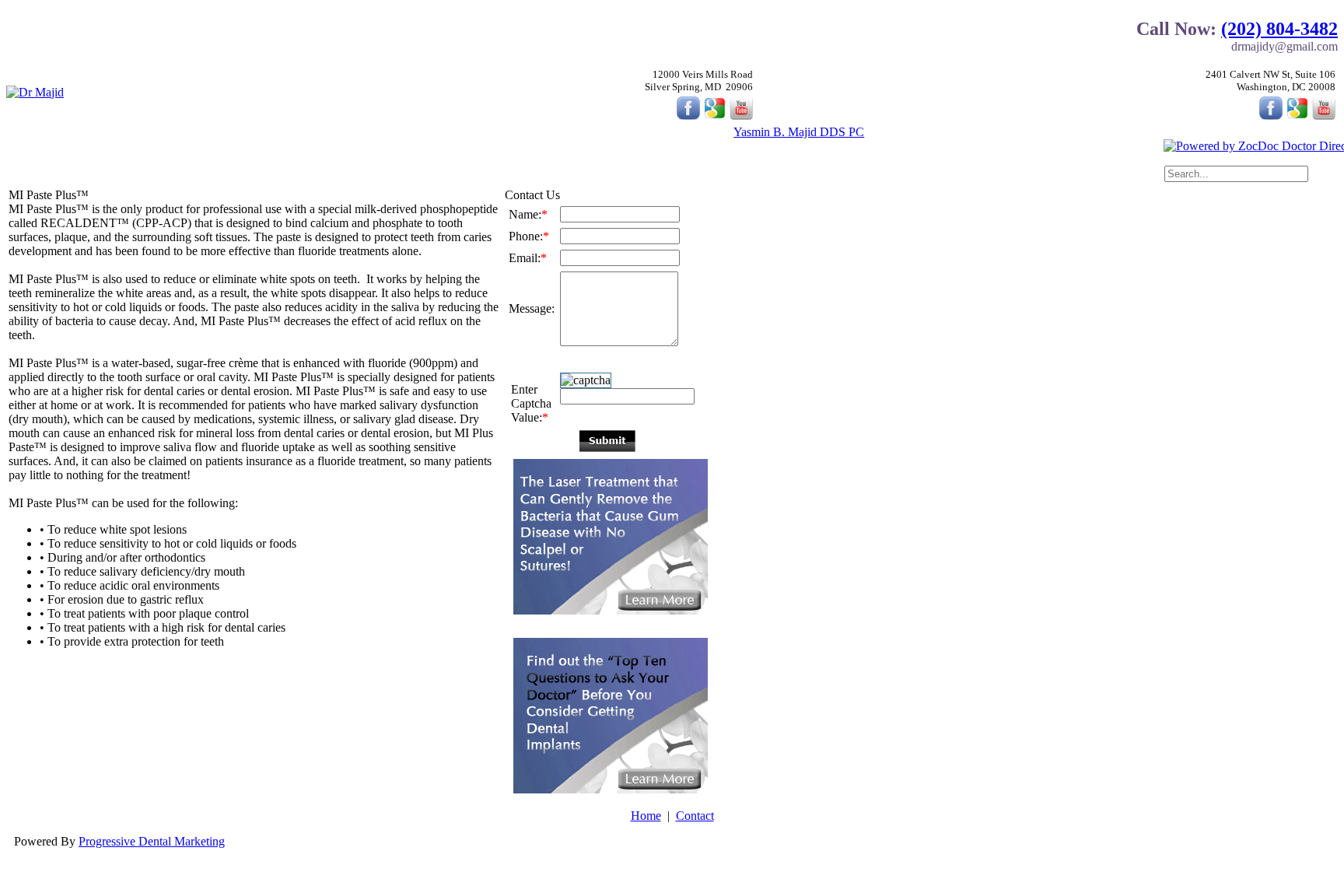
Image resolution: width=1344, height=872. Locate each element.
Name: (528, 214)
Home (646, 815)
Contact (695, 815)
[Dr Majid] (35, 92)
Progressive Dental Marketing (152, 841)
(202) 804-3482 (1279, 29)
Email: (528, 257)
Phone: (529, 236)
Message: (532, 308)
